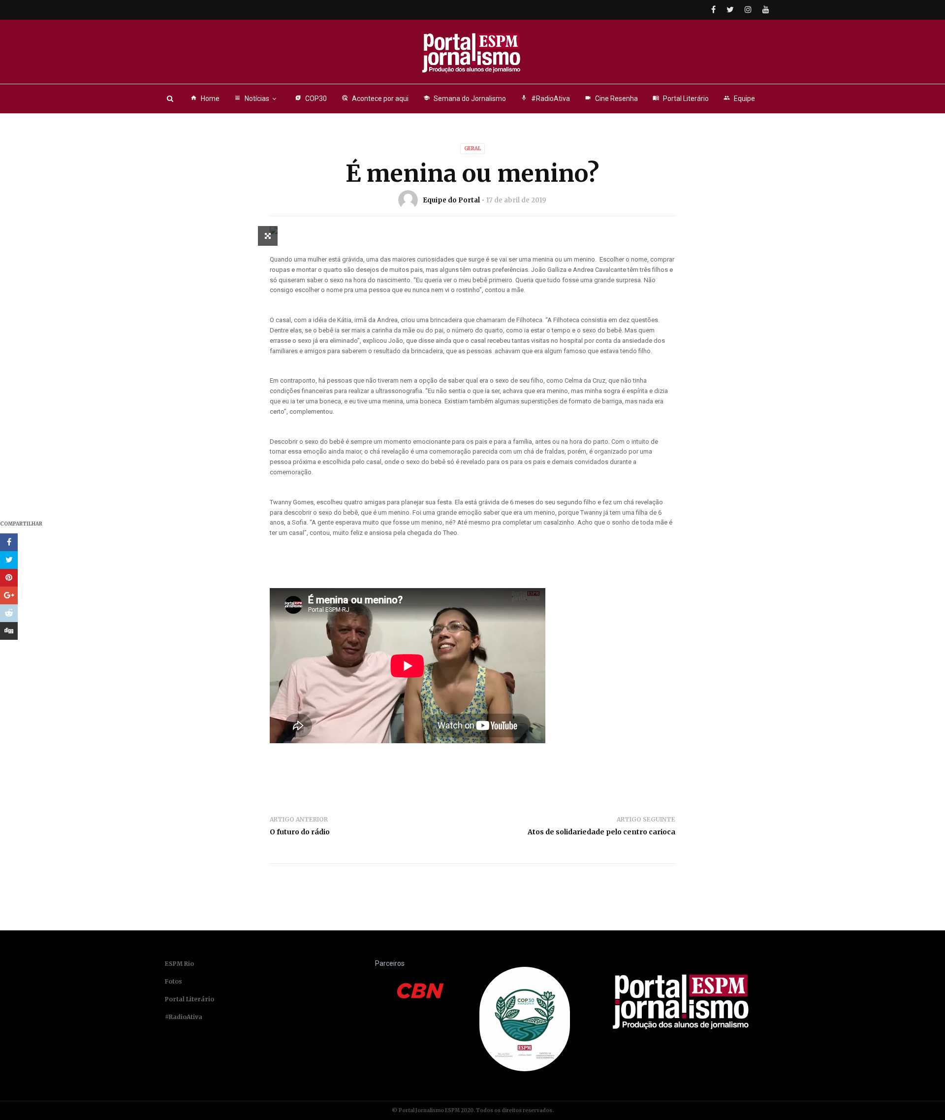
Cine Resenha (611, 98)
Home (205, 98)
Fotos (173, 981)
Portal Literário (681, 98)
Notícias (251, 98)
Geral (472, 148)
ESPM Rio (179, 963)
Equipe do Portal (451, 200)
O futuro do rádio (300, 831)
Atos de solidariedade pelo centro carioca (601, 831)
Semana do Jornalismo (464, 98)
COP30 (311, 98)
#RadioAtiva (545, 98)
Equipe (739, 98)
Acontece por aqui (375, 98)
